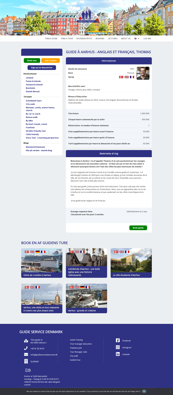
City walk (30, 104)
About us (126, 38)
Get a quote (50, 60)
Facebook (126, 340)
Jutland (29, 77)
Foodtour (30, 127)
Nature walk (32, 117)
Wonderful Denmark (35, 147)
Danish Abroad (33, 91)
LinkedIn (126, 354)
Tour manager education (81, 343)
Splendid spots (84, 38)
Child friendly (32, 134)
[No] (170, 391)
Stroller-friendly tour (36, 131)
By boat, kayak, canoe (36, 124)
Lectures (112, 38)
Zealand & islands (34, 84)
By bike (29, 120)
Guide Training (76, 339)
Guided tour (75, 359)
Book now (32, 60)
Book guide (138, 227)
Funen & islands (33, 81)
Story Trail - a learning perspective (42, 137)
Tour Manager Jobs (78, 351)
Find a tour (67, 38)
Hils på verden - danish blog (39, 150)
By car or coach (33, 113)
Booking (100, 38)
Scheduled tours (34, 100)
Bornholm (30, 88)
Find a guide (51, 38)
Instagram (126, 347)
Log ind (147, 38)
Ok (144, 391)
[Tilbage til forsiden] (86, 17)
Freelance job (76, 347)
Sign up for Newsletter (41, 67)
